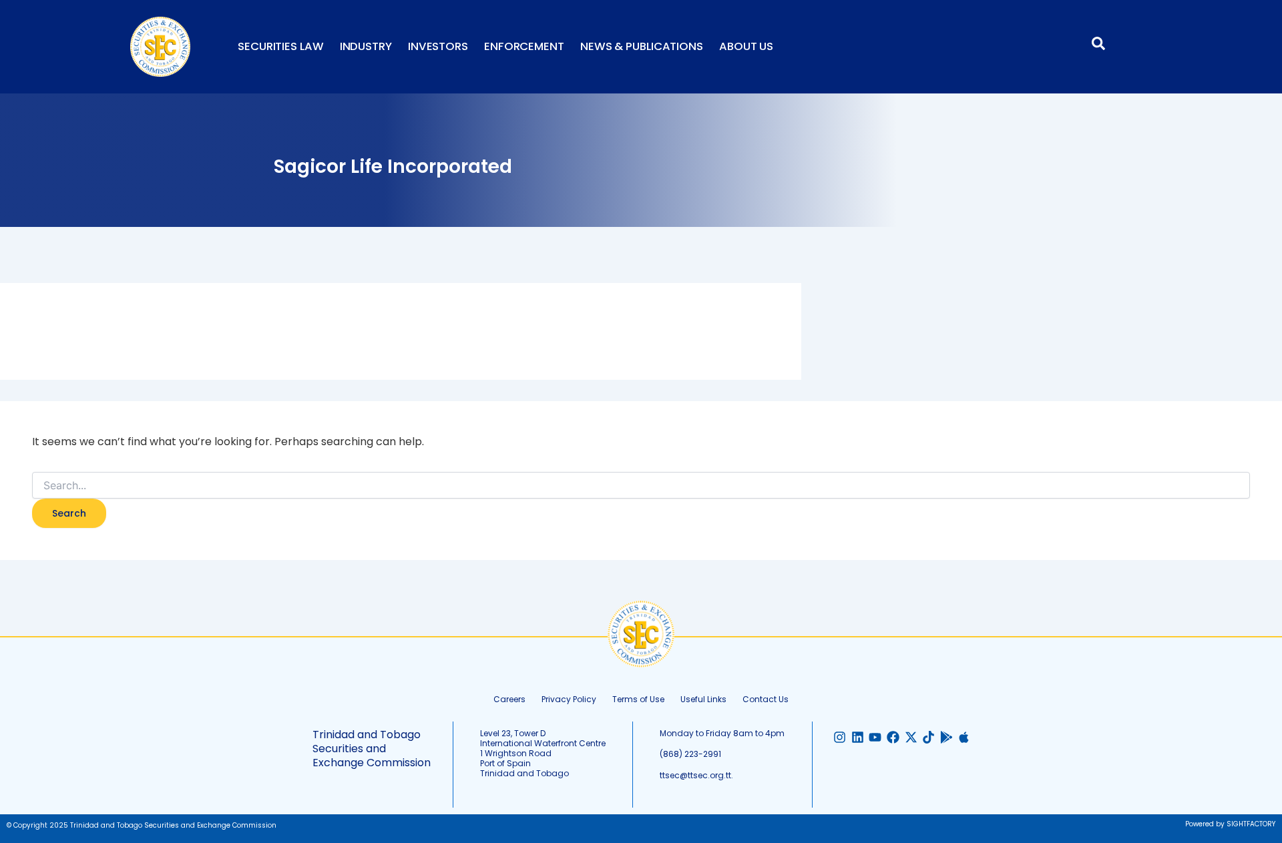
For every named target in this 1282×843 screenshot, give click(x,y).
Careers (509, 699)
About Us (746, 46)
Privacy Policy (569, 699)
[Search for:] (641, 486)
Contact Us (765, 699)
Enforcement (524, 46)
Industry (366, 46)
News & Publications (641, 46)
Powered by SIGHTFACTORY (1230, 824)
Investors (438, 46)
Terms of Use (638, 699)
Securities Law (281, 46)
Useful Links (703, 699)
